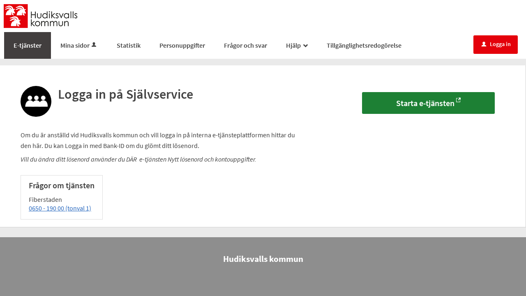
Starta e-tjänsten (425, 103)
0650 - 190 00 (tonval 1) (60, 208)
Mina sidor (75, 45)
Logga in (496, 44)
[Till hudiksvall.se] (40, 15)
